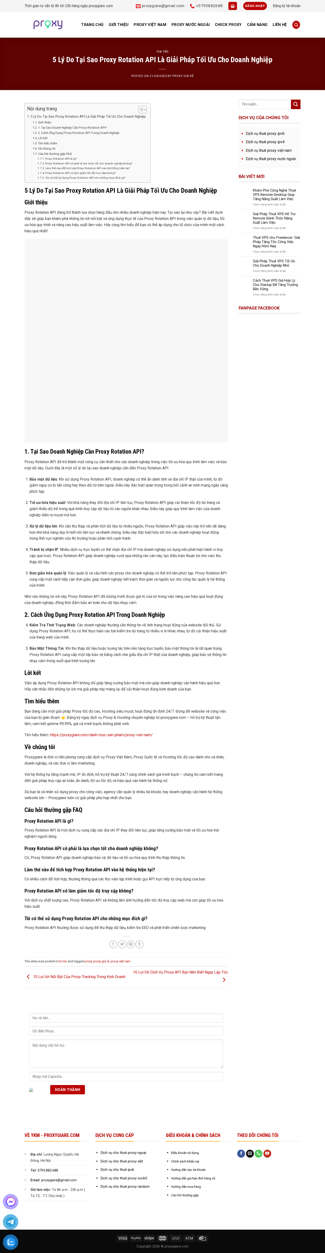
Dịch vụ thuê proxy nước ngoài (271, 159)
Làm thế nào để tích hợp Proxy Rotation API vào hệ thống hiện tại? (87, 168)
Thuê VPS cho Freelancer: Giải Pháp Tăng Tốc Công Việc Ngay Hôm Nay (276, 241)
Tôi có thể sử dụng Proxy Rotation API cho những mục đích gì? (85, 177)
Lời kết (43, 138)
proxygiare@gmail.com (59, 1180)
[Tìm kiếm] (296, 25)
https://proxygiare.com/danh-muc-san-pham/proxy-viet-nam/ (101, 735)
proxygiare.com (101, 5)
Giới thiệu (118, 24)
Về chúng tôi (46, 148)
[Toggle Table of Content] (140, 110)
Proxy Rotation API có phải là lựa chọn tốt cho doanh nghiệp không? (88, 163)
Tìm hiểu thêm (47, 143)
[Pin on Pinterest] (131, 944)
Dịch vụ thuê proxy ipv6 (265, 133)
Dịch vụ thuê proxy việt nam (269, 150)
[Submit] (295, 104)
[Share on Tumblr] (139, 944)
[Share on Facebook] (113, 944)
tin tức (162, 51)
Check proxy (228, 24)
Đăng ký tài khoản (286, 5)
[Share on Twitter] (122, 944)
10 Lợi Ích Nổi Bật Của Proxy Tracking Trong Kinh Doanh (78, 976)
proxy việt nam (150, 24)
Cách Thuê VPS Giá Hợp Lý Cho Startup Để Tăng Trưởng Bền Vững (275, 284)
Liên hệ (280, 24)
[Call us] (258, 1154)
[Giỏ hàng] (232, 6)
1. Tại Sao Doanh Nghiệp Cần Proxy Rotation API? (72, 127)
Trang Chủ (92, 24)
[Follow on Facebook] (241, 1154)
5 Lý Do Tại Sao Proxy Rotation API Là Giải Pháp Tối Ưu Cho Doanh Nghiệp (88, 116)
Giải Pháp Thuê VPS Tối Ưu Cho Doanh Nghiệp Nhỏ (274, 263)
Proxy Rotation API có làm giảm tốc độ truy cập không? (80, 173)
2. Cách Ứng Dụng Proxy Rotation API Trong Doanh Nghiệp (78, 133)
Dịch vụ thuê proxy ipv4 (265, 142)
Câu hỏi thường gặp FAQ (55, 154)
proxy (88, 961)
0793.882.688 (48, 1170)
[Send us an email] (250, 1154)
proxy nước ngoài (191, 24)
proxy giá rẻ (183, 76)
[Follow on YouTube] (267, 1154)
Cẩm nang (257, 24)
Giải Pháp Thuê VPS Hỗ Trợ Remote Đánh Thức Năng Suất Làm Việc (274, 218)
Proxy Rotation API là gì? (61, 158)
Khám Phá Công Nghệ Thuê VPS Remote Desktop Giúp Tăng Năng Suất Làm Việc (274, 194)
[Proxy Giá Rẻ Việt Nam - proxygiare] (48, 24)
